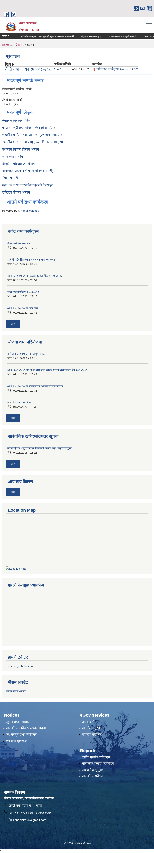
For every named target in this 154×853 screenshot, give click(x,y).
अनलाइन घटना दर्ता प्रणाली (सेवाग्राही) (27, 171)
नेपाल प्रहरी (10, 178)
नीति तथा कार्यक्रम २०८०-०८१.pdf (117, 69)
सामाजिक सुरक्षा (91, 728)
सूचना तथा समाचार (17, 722)
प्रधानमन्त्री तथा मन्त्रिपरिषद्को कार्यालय (29, 128)
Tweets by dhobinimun (20, 666)
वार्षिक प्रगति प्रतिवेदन (96, 757)
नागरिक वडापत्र (92, 734)
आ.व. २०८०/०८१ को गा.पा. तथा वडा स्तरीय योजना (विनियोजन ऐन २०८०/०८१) (48, 370)
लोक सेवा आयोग (12, 157)
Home (6, 44)
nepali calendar (30, 210)
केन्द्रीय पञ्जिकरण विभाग (18, 164)
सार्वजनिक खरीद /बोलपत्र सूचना (26, 728)
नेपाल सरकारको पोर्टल (16, 121)
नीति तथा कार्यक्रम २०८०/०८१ (29, 69)
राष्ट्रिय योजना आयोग (16, 192)
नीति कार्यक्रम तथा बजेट (19, 243)
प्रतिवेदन (17, 44)
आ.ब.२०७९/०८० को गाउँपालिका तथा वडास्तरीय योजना (35, 386)
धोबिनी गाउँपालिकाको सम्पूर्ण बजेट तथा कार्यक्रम (31, 259)
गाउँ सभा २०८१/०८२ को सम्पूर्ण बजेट (26, 353)
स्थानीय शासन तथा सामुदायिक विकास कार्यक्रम (32, 142)
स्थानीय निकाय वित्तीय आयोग (20, 149)
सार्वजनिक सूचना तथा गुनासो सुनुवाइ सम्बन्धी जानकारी (40, 36)
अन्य (13, 323)
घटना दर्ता (88, 722)
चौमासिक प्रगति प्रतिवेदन (98, 763)
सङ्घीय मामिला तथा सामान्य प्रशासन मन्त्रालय (32, 135)
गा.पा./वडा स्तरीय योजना (19, 402)
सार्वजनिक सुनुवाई (92, 770)
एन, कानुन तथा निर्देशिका (21, 734)
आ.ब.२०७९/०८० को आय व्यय (22, 308)
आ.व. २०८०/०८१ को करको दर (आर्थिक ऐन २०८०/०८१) (36, 275)
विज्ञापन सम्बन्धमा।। (84, 36)
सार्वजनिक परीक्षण (92, 776)
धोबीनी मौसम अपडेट (16, 691)
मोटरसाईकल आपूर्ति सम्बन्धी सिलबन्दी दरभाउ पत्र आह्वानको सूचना (39, 448)
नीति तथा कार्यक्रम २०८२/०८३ (23, 292)
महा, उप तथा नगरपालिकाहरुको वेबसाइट (27, 185)
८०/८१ (58, 69)
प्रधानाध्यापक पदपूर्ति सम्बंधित (116, 36)
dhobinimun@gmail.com (30, 820)
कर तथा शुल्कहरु (16, 741)
